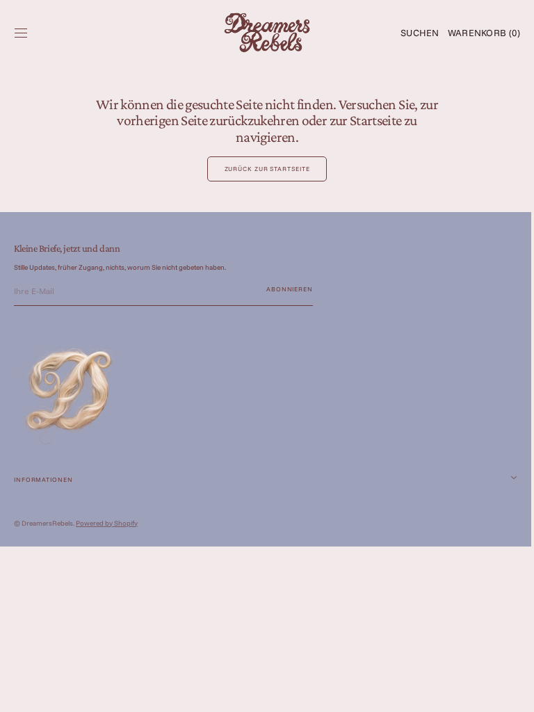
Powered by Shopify (107, 523)
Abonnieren (289, 289)
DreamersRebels (47, 523)
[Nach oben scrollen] (502, 691)
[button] (21, 32)
